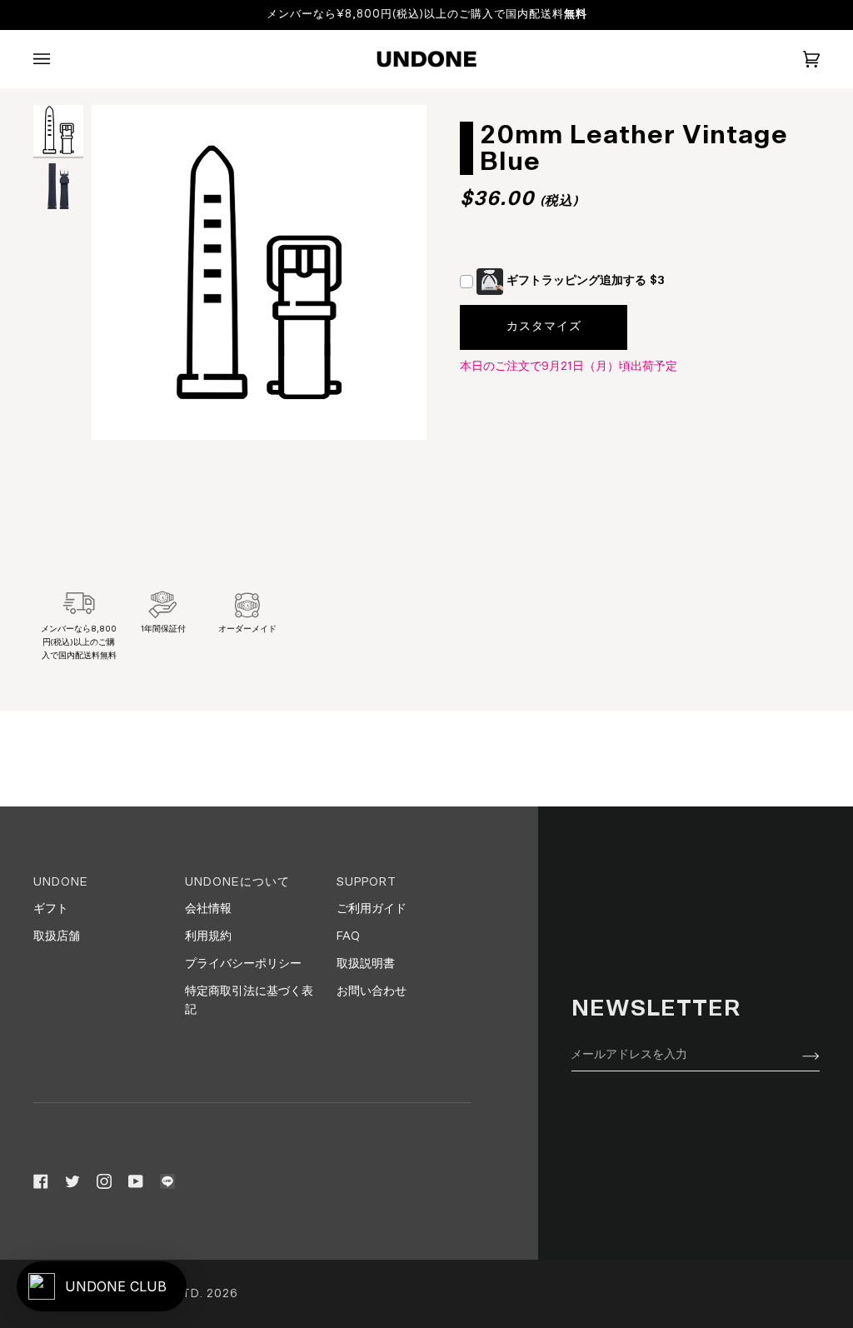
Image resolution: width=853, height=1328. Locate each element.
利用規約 (208, 936)
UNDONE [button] (60, 882)
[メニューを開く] (58, 59)
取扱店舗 (56, 936)
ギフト (50, 909)
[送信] (798, 1055)
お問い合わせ (372, 991)
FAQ (348, 936)
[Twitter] (72, 1181)
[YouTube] (135, 1181)
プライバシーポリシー (243, 964)
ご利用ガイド (372, 909)
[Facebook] (40, 1181)
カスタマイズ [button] (543, 326)
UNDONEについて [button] (237, 882)
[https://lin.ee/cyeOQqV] (167, 1181)
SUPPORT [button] (367, 882)
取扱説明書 (366, 964)
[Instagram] (104, 1181)
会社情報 (208, 909)
